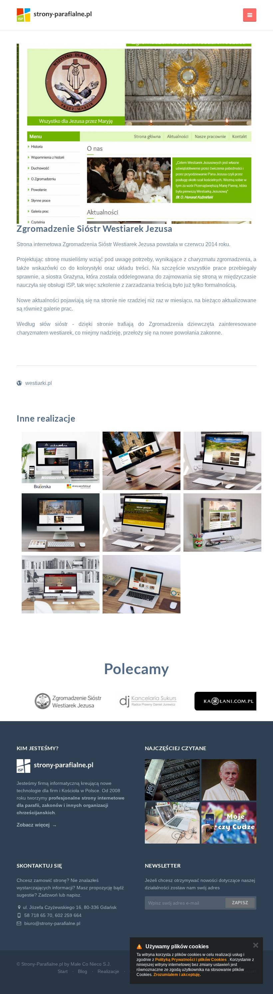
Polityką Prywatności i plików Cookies (191, 959)
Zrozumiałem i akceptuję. (177, 974)
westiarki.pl (38, 383)
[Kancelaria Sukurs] (136, 701)
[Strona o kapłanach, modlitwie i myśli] (216, 701)
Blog (82, 971)
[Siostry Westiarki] (56, 701)
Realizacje (108, 971)
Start (63, 971)
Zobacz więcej (33, 825)
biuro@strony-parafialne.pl (51, 923)
